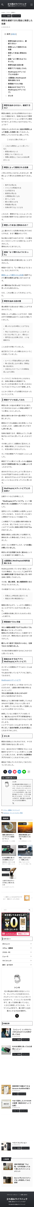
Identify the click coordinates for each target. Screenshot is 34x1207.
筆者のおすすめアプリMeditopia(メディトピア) (17, 89)
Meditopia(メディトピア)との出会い (17, 72)
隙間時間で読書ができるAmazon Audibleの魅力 (21, 1087)
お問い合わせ (23, 1194)
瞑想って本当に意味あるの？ (17, 54)
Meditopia (6, 813)
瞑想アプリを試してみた (17, 68)
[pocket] (15, 772)
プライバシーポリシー (12, 1194)
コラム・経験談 (7, 810)
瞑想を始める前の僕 (15, 65)
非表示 (13, 34)
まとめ (10, 95)
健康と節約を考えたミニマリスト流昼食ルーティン (8, 837)
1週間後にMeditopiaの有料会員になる (17, 78)
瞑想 (21, 813)
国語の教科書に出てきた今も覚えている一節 (25, 837)
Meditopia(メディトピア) (11, 680)
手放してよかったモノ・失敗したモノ (25, 859)
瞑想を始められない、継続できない (17, 42)
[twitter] (5, 772)
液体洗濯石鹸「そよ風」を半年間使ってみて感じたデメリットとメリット (22, 1167)
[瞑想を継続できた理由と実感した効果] (19, 772)
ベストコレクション (19, 1142)
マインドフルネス (14, 813)
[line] (24, 772)
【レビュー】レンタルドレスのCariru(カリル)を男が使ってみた (22, 1031)
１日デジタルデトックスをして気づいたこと (8, 883)
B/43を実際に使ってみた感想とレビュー (8, 859)
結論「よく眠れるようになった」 (17, 60)
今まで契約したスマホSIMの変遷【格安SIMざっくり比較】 (21, 1103)
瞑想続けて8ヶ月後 (15, 83)
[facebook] (10, 772)
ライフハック (16, 810)
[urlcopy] (29, 772)
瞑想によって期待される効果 (17, 48)
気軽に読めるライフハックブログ (17, 1201)
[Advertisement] (17, 1071)
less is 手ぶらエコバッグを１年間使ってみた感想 (22, 1180)
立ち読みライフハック (17, 4)
